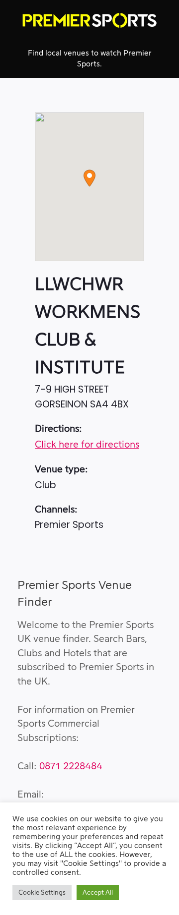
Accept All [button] (98, 892)
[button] (89, 178)
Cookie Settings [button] (42, 892)
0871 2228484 (70, 766)
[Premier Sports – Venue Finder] (89, 20)
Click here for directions (87, 445)
